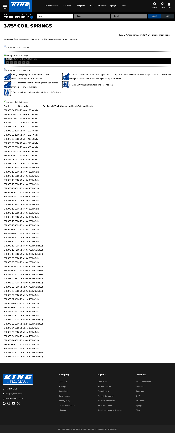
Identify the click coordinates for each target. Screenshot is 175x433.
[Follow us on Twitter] (18, 404)
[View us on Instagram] (9, 404)
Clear (167, 16)
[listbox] (55, 16)
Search (154, 16)
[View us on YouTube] (14, 404)
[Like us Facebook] (4, 404)
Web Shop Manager (110, 429)
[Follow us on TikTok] (21, 404)
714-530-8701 (11, 389)
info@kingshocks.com (14, 394)
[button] (51, 6)
